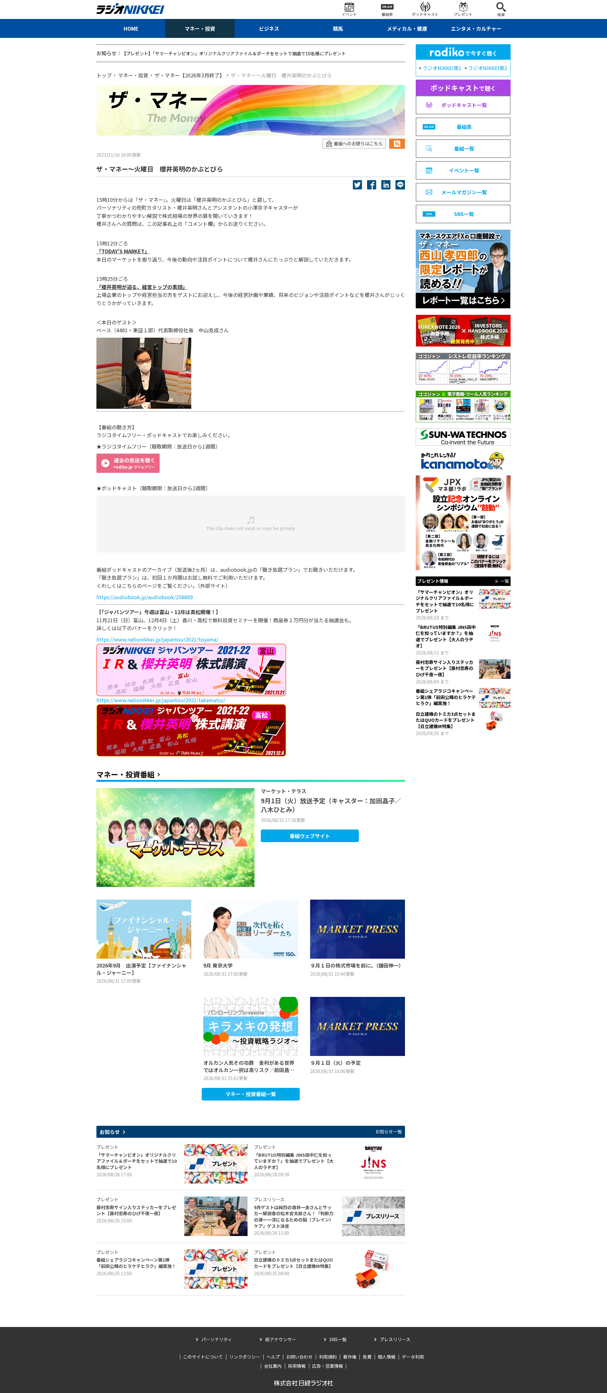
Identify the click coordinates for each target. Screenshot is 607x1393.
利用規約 (328, 1357)
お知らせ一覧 (388, 1132)
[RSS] (397, 144)
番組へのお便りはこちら (358, 143)
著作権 (349, 1357)
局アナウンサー (280, 1339)
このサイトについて (203, 1357)
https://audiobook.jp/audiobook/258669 (144, 597)
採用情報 (297, 1366)
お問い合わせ (299, 1357)
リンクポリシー (244, 1357)
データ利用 (413, 1357)
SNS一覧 (337, 1339)
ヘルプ (273, 1357)
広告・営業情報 (327, 1366)
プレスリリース (395, 1339)
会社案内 (273, 1366)
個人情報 (386, 1357)
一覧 (504, 581)
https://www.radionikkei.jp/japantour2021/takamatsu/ (160, 700)
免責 (367, 1357)
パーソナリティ (216, 1339)
